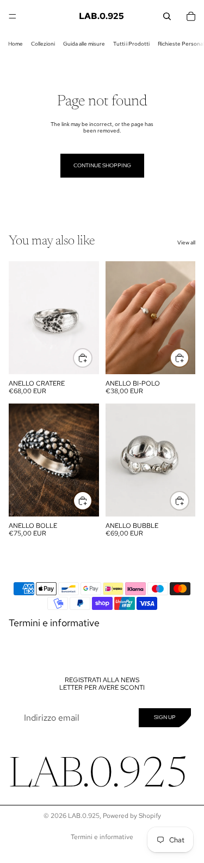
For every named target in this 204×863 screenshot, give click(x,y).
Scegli (91, 357)
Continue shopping (102, 165)
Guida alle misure (84, 43)
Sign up (165, 717)
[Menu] (12, 16)
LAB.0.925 (84, 815)
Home (15, 43)
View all (186, 243)
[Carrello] (191, 16)
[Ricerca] (167, 16)
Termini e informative (54, 622)
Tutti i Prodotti (131, 43)
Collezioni (43, 43)
